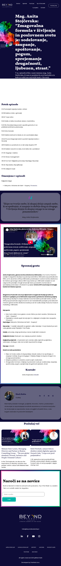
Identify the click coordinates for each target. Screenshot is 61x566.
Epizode (25, 3)
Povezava (34, 185)
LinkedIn (36, 375)
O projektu (35, 7)
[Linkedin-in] (40, 396)
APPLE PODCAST (10, 547)
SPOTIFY (33, 547)
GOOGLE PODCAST (23, 547)
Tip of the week (41, 3)
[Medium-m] (48, 396)
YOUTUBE (26, 552)
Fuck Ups (31, 3)
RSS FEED (34, 552)
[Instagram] (39, 536)
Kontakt (43, 7)
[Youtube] (33, 536)
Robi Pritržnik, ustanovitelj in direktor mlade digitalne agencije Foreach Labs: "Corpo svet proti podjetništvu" (43, 452)
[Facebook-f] (44, 396)
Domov (18, 3)
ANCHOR (41, 547)
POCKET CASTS (51, 547)
